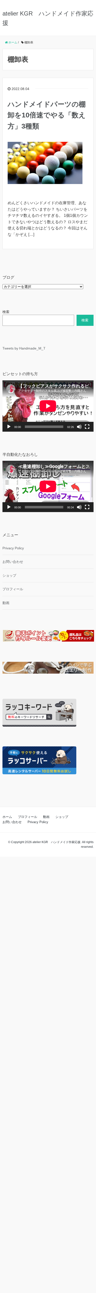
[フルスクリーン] (87, 426)
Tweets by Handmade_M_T (24, 348)
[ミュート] (79, 426)
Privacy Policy (13, 548)
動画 (5, 603)
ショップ (9, 575)
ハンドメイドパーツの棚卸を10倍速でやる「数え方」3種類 (47, 115)
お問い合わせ (12, 562)
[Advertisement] (48, 1074)
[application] (48, 406)
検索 (5, 312)
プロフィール (12, 589)
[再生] (8, 426)
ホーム (7, 817)
